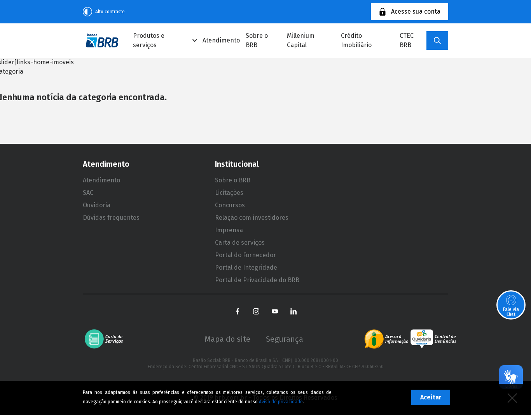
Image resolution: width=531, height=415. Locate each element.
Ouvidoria (96, 205)
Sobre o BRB (257, 40)
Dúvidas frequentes (111, 217)
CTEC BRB (407, 40)
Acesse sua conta (415, 11)
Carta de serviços (240, 242)
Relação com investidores (251, 217)
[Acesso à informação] (386, 339)
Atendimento (221, 40)
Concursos (230, 205)
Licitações (229, 192)
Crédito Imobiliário (356, 40)
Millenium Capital (300, 40)
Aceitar (430, 397)
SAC (88, 192)
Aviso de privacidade (281, 401)
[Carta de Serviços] (107, 339)
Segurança (284, 339)
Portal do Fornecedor (245, 255)
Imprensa (229, 230)
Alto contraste (110, 11)
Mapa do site (227, 339)
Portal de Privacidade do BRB (257, 280)
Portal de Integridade (246, 267)
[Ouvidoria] (433, 339)
